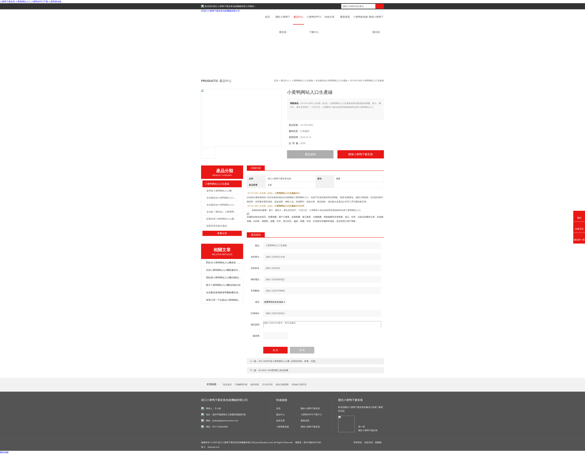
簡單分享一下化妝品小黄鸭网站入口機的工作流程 (223, 300)
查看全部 (222, 233)
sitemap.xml (213, 447)
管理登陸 (357, 442)
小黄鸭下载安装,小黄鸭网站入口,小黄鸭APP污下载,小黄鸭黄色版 (30, 1)
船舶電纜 (254, 384)
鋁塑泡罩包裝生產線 (216, 225)
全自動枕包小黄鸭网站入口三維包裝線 (224, 197)
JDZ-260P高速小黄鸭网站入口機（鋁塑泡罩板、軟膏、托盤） (287, 361)
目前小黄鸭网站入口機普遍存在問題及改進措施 (223, 270)
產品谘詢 (310, 154)
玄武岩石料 (267, 384)
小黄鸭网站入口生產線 (302, 80)
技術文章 (329, 17)
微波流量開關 (282, 384)
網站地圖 (4, 452)
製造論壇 (227, 384)
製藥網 (378, 442)
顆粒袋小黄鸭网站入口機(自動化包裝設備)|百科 (223, 277)
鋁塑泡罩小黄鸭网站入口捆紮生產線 (224, 218)
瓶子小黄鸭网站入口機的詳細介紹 (223, 285)
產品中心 (298, 17)
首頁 (267, 17)
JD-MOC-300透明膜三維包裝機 (273, 370)
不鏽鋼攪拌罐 (241, 384)
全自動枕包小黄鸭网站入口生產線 (331, 80)
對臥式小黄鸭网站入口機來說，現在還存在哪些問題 (223, 262)
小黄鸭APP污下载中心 (311, 414)
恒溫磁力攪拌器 (299, 384)
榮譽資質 (345, 17)
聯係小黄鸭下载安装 (360, 154)
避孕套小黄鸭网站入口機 (219, 190)
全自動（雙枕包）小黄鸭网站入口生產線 (224, 211)
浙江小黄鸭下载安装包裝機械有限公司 (231, 6)
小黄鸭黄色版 (360, 17)
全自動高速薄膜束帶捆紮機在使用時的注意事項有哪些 (223, 292)
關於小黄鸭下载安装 (310, 408)
